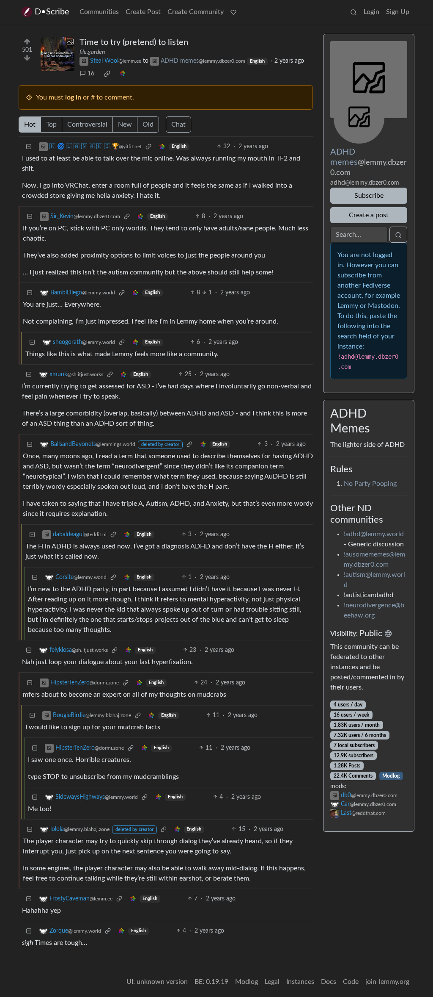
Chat (178, 124)
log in (73, 97)
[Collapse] (29, 146)
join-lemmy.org (387, 981)
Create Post (143, 11)
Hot (30, 124)
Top (51, 124)
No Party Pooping (370, 483)
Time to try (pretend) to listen (133, 42)
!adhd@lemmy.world (374, 534)
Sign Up (397, 11)
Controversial (87, 124)
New (125, 124)
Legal (272, 981)
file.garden (92, 52)
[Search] (353, 11)
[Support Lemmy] (233, 11)
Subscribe (369, 195)
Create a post (369, 215)
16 (91, 74)
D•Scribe (52, 12)
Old (148, 124)
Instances (300, 981)
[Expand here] (57, 54)
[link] (107, 74)
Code (351, 981)
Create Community (195, 11)
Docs (328, 981)
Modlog (391, 775)
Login (371, 11)
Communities (99, 11)
